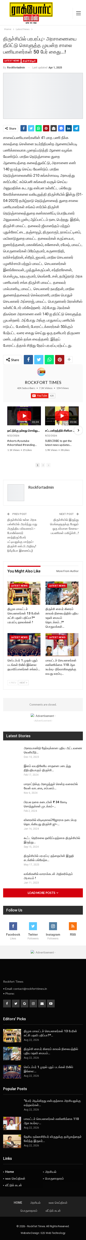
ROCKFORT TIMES (43, 382)
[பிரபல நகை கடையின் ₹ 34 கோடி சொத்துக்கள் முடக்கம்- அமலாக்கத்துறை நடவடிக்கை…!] (12, 806)
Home (9, 1172)
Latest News (11, 61)
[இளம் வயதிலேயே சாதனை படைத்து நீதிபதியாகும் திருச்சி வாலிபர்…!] (12, 770)
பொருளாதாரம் (54, 1178)
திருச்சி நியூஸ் (29, 61)
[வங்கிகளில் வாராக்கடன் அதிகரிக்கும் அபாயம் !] (12, 878)
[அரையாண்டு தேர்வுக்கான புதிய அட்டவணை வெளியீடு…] (12, 752)
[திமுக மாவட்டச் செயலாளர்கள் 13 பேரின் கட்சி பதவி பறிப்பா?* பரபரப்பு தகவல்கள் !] (24, 593)
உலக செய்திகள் (15, 1178)
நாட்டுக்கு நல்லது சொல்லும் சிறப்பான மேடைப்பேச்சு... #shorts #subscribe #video (24, 430)
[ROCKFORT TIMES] (41, 372)
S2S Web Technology (52, 1233)
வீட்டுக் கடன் (13, 1185)
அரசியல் (50, 1172)
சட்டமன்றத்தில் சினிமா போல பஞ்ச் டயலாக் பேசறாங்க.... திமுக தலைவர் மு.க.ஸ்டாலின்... (62, 430)
